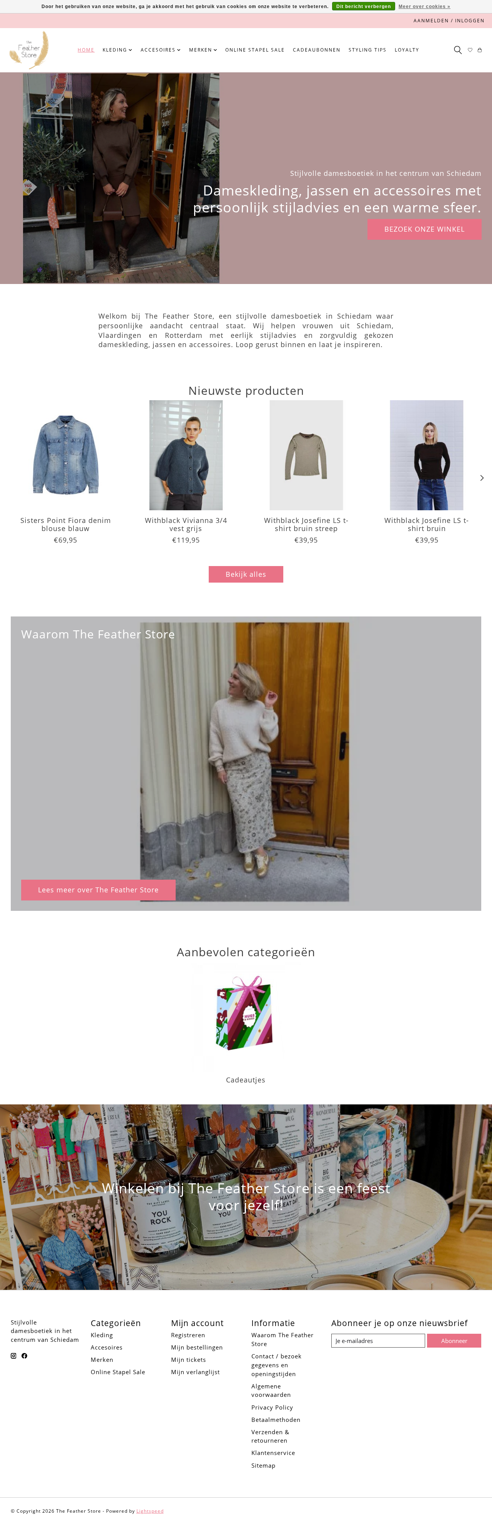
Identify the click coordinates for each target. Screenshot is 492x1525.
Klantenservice (273, 1453)
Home (86, 50)
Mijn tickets (188, 1359)
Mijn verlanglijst (195, 1372)
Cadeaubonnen (317, 50)
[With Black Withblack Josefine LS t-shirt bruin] (427, 455)
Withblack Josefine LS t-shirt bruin (426, 524)
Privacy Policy (272, 1407)
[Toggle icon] (457, 50)
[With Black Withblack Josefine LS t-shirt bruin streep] (306, 455)
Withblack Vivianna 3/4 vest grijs (186, 524)
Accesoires (107, 1347)
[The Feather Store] (29, 50)
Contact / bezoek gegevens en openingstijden (276, 1365)
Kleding (102, 1335)
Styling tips (368, 50)
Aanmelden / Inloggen (449, 20)
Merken (102, 1359)
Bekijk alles (246, 574)
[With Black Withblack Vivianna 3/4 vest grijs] (186, 455)
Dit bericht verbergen (363, 6)
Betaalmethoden (276, 1419)
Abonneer (454, 1341)
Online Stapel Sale (255, 50)
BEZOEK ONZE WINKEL (424, 229)
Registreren (188, 1335)
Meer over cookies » (424, 6)
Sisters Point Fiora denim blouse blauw (65, 524)
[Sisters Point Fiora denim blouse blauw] (66, 455)
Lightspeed (150, 1511)
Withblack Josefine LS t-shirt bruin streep (306, 524)
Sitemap (263, 1465)
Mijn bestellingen (197, 1347)
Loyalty (407, 50)
